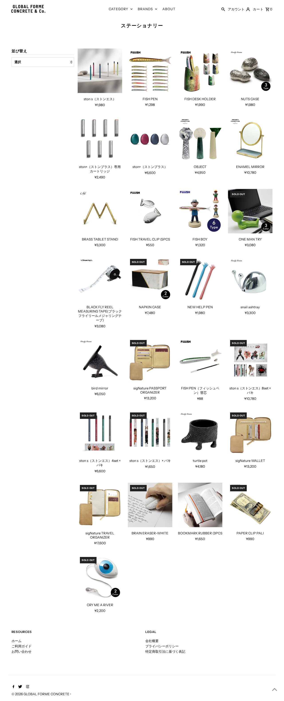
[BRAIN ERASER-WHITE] (150, 505)
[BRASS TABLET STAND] (100, 211)
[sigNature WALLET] (250, 432)
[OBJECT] (200, 139)
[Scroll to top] (275, 689)
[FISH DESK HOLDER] (200, 71)
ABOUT (169, 9)
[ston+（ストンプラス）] (150, 139)
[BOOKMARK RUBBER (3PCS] (200, 505)
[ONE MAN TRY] (250, 211)
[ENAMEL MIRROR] (250, 139)
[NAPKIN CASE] (150, 279)
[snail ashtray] (250, 279)
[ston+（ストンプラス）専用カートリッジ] (100, 139)
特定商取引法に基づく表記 (165, 651)
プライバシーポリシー (162, 646)
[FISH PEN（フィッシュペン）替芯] (200, 360)
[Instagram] (27, 687)
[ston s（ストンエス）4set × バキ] (100, 432)
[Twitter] (19, 687)
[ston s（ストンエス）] (100, 71)
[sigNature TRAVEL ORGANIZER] (100, 505)
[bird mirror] (100, 360)
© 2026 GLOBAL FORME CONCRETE (41, 694)
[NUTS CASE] (250, 71)
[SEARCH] (223, 9)
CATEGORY (118, 9)
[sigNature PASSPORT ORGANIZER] (150, 360)
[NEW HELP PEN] (200, 279)
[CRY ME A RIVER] (100, 577)
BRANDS (145, 9)
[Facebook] (13, 687)
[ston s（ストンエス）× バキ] (150, 432)
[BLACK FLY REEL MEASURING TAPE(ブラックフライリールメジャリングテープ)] (100, 279)
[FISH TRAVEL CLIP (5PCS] (150, 211)
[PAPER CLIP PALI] (250, 505)
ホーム (17, 641)
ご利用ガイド (22, 646)
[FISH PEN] (150, 71)
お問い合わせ (22, 651)
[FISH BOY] (200, 211)
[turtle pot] (200, 432)
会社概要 (152, 641)
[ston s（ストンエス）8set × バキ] (250, 360)
